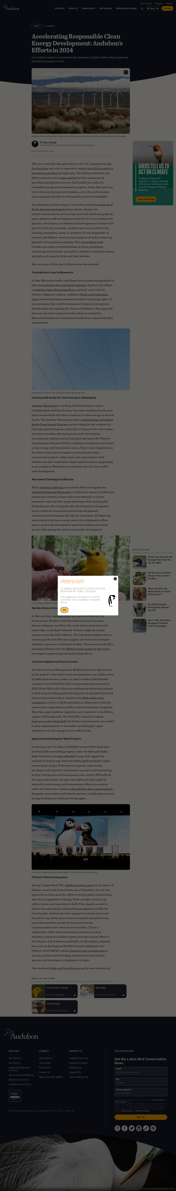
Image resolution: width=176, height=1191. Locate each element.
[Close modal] (115, 578)
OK (64, 610)
